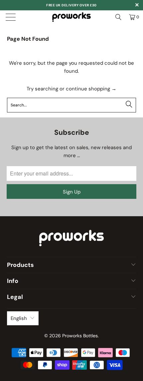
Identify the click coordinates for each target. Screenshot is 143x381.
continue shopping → (91, 88)
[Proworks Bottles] (71, 17)
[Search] (118, 17)
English (19, 318)
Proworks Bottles (80, 336)
